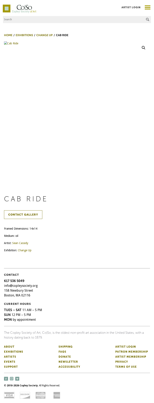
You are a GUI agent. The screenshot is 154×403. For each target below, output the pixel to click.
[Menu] (147, 7)
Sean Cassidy (20, 243)
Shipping (66, 346)
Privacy (121, 361)
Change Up (24, 250)
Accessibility (69, 366)
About (9, 346)
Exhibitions (13, 351)
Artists (10, 356)
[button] (143, 47)
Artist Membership (130, 356)
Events (9, 361)
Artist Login (131, 7)
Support (11, 366)
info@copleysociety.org (21, 286)
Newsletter (68, 361)
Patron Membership (131, 351)
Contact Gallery (23, 214)
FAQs (62, 351)
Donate (65, 356)
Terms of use (126, 366)
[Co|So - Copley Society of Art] (19, 6)
